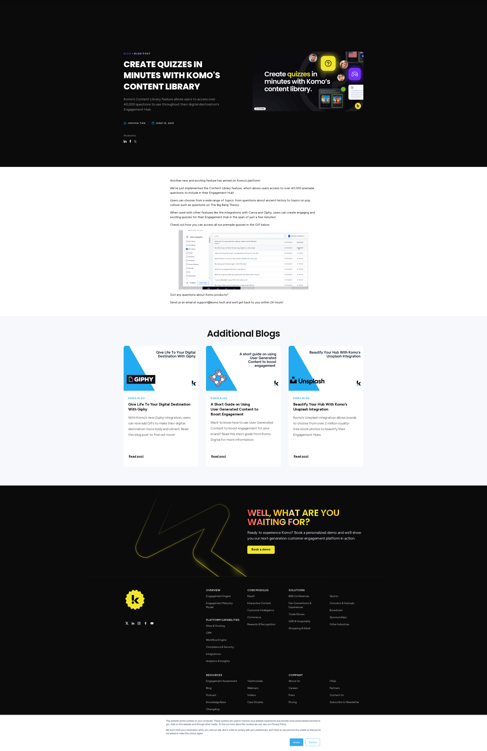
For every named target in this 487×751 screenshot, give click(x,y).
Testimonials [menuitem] (255, 681)
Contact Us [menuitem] (337, 695)
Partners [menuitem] (335, 688)
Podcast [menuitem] (211, 695)
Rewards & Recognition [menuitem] (261, 624)
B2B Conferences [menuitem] (299, 596)
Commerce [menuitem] (254, 617)
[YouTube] (152, 623)
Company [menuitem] (296, 675)
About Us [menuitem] (294, 681)
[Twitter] (127, 623)
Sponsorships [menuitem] (338, 617)
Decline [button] (313, 742)
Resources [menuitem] (214, 675)
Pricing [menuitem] (293, 702)
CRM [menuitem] (209, 633)
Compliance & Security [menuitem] (220, 647)
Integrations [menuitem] (213, 654)
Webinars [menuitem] (253, 688)
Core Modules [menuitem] (258, 590)
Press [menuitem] (292, 695)
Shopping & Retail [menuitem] (299, 628)
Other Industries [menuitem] (339, 624)
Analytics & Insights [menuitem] (218, 661)
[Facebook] (145, 623)
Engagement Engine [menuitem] (218, 596)
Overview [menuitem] (213, 590)
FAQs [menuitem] (333, 681)
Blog (128, 53)
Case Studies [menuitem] (255, 702)
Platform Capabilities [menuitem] (223, 620)
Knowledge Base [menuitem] (216, 702)
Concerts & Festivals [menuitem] (342, 603)
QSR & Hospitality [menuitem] (299, 621)
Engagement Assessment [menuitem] (221, 681)
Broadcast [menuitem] (336, 610)
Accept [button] (296, 742)
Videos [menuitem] (251, 695)
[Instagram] (139, 623)
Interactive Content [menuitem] (259, 603)
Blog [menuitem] (209, 688)
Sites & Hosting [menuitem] (215, 625)
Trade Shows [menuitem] (297, 614)
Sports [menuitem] (334, 596)
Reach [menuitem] (251, 596)
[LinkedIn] (133, 623)
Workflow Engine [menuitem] (216, 640)
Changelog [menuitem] (213, 709)
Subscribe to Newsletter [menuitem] (344, 702)
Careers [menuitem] (293, 688)
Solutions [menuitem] (297, 590)
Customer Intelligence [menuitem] (260, 610)
